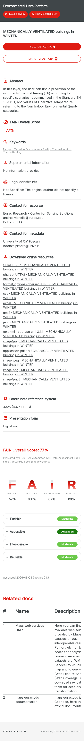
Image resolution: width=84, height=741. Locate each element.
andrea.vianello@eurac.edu (23, 218)
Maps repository (41, 58)
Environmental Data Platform (25, 6)
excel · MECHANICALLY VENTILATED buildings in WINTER (40, 305)
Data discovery (17, 14)
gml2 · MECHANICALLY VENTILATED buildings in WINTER (40, 315)
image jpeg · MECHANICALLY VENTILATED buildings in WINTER (35, 362)
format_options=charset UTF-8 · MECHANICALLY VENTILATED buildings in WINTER (40, 286)
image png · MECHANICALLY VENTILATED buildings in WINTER (35, 372)
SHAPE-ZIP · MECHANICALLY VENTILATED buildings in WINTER (36, 267)
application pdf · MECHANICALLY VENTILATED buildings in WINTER (38, 353)
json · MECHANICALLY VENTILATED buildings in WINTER (39, 324)
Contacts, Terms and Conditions (61, 731)
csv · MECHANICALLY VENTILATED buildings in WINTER (39, 296)
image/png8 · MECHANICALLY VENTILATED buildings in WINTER (36, 381)
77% (10, 130)
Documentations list (46, 14)
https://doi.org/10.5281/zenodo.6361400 (27, 461)
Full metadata (41, 46)
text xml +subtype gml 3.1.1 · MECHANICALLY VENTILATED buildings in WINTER (37, 334)
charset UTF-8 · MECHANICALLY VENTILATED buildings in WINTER (38, 277)
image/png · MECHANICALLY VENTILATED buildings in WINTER (35, 343)
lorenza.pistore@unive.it (21, 246)
